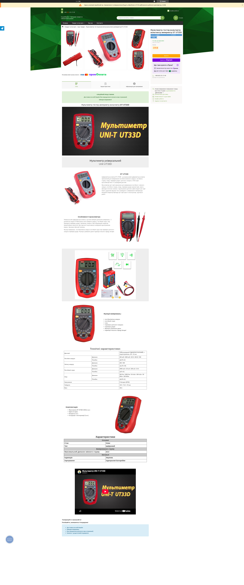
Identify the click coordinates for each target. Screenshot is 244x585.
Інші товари (81, 27)
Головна (65, 23)
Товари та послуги (77, 23)
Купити (166, 56)
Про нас (90, 23)
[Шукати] (163, 18)
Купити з (163, 60)
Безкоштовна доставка (161, 94)
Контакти (100, 23)
